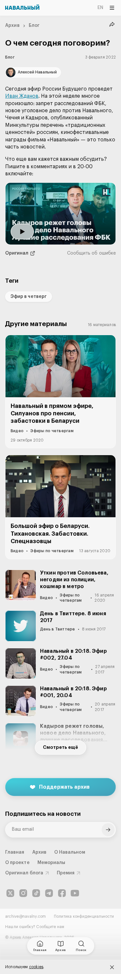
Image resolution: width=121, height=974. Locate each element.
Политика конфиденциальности (84, 916)
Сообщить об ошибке (91, 253)
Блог (34, 25)
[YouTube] (75, 893)
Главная (15, 852)
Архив (12, 25)
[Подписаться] (108, 829)
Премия (66, 873)
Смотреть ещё (60, 747)
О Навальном (69, 852)
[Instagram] (23, 893)
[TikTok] (36, 893)
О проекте (17, 862)
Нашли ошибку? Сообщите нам (34, 927)
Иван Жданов (21, 96)
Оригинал (17, 253)
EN (100, 7)
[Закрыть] (112, 967)
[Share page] (112, 24)
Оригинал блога (24, 873)
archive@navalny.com (25, 916)
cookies (36, 967)
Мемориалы (51, 862)
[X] (10, 893)
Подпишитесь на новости (43, 814)
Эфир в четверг (28, 296)
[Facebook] (62, 893)
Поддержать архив (64, 787)
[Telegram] (49, 893)
